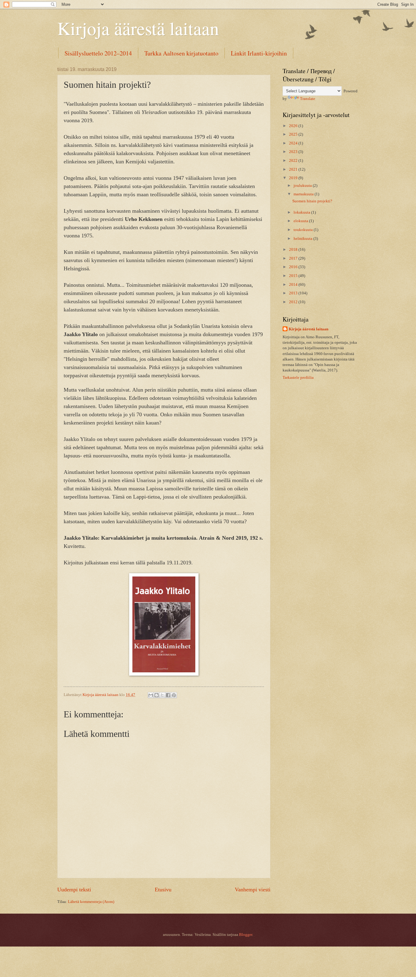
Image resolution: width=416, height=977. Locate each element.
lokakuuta (302, 212)
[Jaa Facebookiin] (168, 695)
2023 (293, 152)
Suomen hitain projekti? (312, 201)
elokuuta (301, 221)
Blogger (245, 935)
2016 (293, 267)
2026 (293, 126)
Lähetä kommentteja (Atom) (91, 902)
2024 (293, 143)
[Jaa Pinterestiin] (174, 695)
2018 (293, 249)
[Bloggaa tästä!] (156, 695)
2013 (293, 293)
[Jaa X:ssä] (162, 695)
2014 (293, 284)
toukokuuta (304, 230)
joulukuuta (303, 185)
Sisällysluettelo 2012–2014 (98, 53)
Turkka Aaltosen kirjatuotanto (181, 53)
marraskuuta (304, 194)
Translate (307, 99)
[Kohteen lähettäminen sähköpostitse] (151, 695)
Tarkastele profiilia (298, 377)
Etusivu (163, 889)
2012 (293, 302)
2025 (293, 134)
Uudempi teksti (74, 889)
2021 (293, 169)
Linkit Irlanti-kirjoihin (259, 53)
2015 (293, 276)
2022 (293, 160)
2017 (293, 258)
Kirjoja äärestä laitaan (138, 28)
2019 (293, 178)
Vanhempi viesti (252, 889)
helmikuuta (303, 238)
